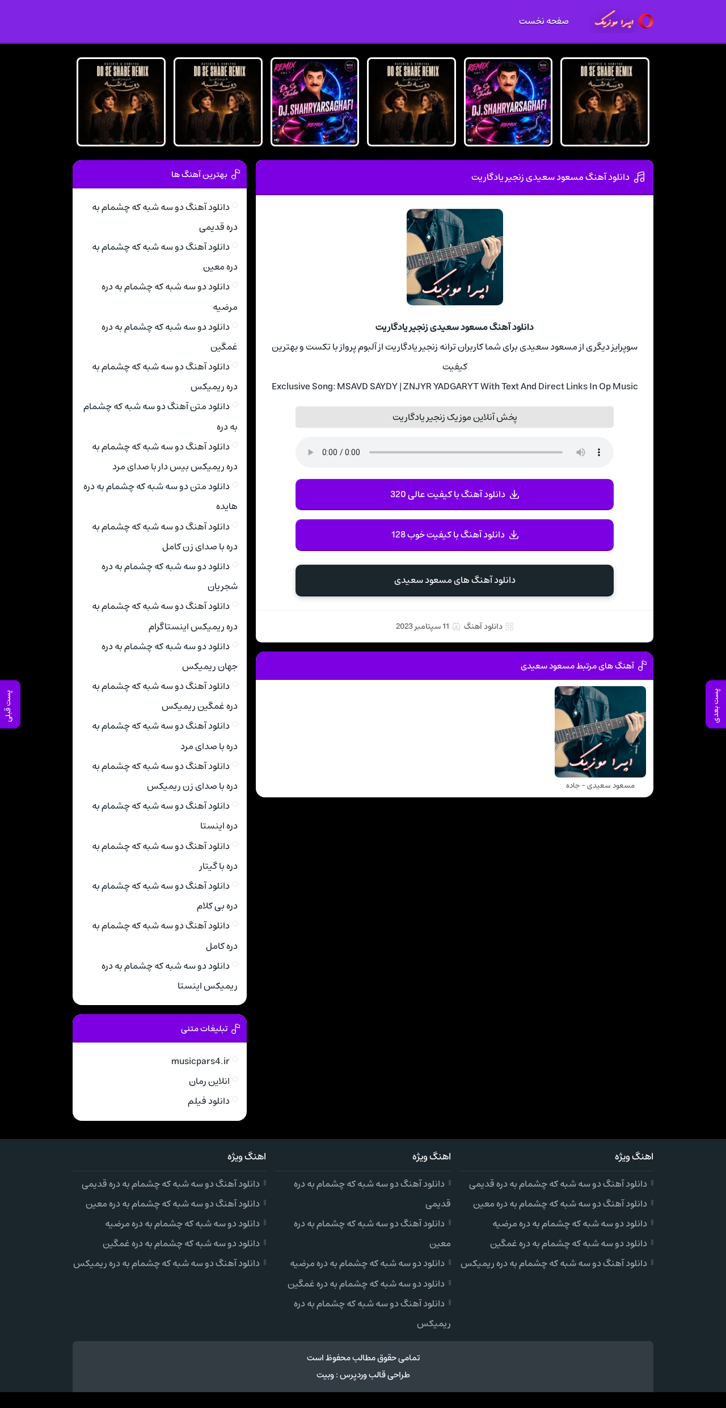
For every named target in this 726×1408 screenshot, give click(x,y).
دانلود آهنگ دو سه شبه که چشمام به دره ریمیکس (554, 1263)
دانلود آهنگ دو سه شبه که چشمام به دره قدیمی (558, 1184)
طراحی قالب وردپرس (375, 1374)
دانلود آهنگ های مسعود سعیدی (455, 580)
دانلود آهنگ (483, 626)
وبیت (325, 1374)
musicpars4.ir (200, 1061)
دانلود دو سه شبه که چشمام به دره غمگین (568, 1243)
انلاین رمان (209, 1081)
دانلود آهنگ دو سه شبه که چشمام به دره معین (560, 1204)
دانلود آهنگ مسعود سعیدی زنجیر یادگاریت (550, 177)
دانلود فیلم (209, 1101)
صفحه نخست (544, 21)
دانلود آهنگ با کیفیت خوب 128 (448, 535)
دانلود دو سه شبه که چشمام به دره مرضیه (569, 1224)
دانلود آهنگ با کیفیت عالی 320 (447, 494)
